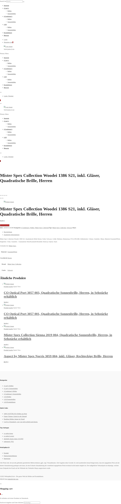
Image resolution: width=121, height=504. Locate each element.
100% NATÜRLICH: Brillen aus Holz (15, 414)
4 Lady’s (6, 8)
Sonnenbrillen (12, 13)
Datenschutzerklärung (10, 456)
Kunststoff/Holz (12, 252)
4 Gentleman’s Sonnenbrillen (12, 394)
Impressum (7, 458)
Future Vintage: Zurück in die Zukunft (15, 416)
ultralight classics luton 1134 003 (13, 439)
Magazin (6, 35)
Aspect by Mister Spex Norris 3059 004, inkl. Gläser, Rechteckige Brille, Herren (58, 356)
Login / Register (8, 96)
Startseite (6, 5)
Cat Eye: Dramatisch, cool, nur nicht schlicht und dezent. (21, 422)
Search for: (3, 1)
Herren (10, 258)
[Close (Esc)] (1, 195)
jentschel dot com (13, 479)
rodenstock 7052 (9, 441)
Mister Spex (12, 246)
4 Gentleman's (25, 228)
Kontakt (6, 453)
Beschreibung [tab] (8, 232)
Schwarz (69, 228)
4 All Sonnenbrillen (9, 399)
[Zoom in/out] (6, 195)
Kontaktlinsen (8, 32)
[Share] (2, 195)
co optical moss (8, 433)
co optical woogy (9, 436)
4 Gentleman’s (8, 16)
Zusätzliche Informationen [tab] (11, 235)
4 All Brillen (7, 397)
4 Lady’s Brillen (8, 386)
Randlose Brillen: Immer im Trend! (14, 419)
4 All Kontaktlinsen (9, 402)
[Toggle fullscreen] (4, 195)
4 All (5, 24)
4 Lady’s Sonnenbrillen (11, 388)
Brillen (10, 11)
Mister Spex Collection (42, 228)
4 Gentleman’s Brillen (10, 391)
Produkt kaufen (5, 225)
